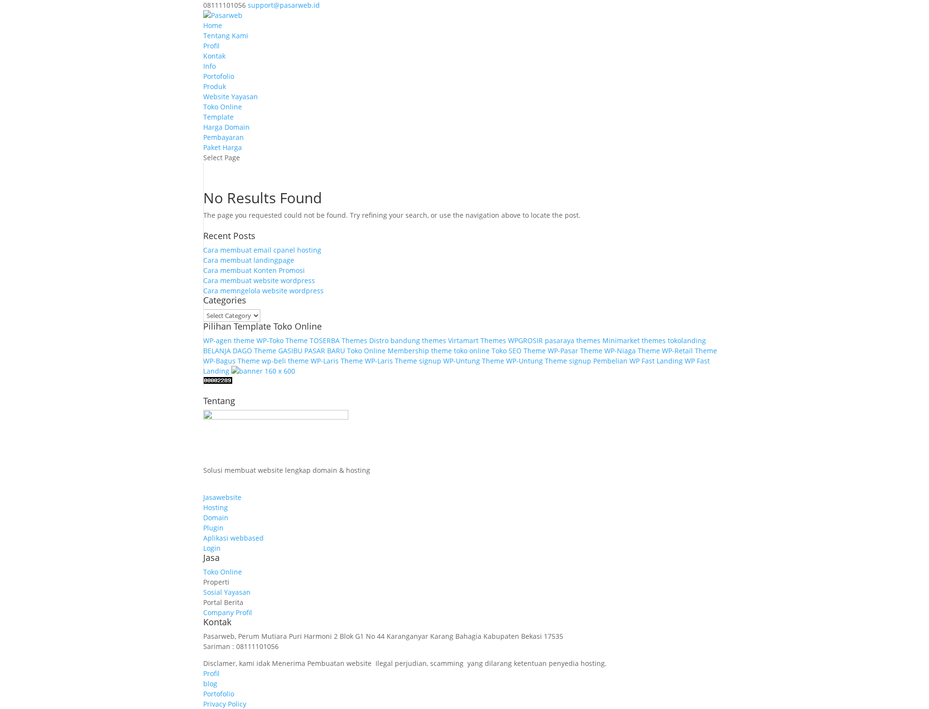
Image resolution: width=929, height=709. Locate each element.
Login (212, 548)
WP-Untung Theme (473, 360)
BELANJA (217, 350)
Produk (214, 86)
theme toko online (460, 350)
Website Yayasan (230, 96)
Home (212, 25)
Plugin (213, 527)
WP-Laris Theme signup (403, 360)
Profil (211, 45)
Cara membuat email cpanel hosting (262, 250)
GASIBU (290, 350)
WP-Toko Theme (282, 340)
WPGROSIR (525, 340)
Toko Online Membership (388, 350)
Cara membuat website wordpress (259, 280)
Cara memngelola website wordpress (263, 290)
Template (218, 116)
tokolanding (687, 340)
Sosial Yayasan (227, 592)
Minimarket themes (634, 340)
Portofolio (218, 76)
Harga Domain (226, 127)
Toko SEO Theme (519, 350)
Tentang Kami (225, 35)
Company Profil (227, 612)
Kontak (214, 55)
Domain (215, 517)
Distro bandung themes (407, 340)
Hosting (215, 507)
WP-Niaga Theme (632, 350)
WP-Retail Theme (689, 350)
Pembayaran (223, 137)
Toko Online (222, 106)
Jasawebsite (222, 497)
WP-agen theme (229, 340)
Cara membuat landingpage (248, 260)
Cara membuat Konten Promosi (254, 270)
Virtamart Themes (477, 340)
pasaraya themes (572, 340)
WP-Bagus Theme (231, 360)
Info (209, 66)
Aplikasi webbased (233, 538)
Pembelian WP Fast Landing (638, 360)
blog (210, 683)
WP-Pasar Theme (575, 350)
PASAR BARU (324, 350)
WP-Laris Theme (337, 360)
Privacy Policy (224, 704)
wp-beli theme (285, 360)
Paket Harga (222, 147)
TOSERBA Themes (338, 340)
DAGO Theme (254, 350)
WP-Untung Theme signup (548, 360)
